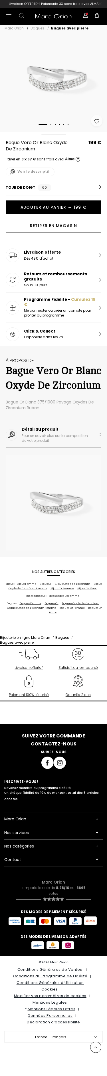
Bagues (37, 28)
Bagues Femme (30, 603)
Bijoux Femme (26, 584)
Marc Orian (14, 28)
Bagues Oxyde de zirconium (80, 603)
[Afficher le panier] (97, 16)
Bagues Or (51, 603)
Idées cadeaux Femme (64, 596)
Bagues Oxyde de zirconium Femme (31, 608)
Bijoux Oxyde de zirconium (72, 584)
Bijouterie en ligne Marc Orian (25, 637)
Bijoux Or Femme (62, 588)
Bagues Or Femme (72, 608)
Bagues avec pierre (69, 28)
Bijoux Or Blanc (87, 588)
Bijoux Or (45, 584)
